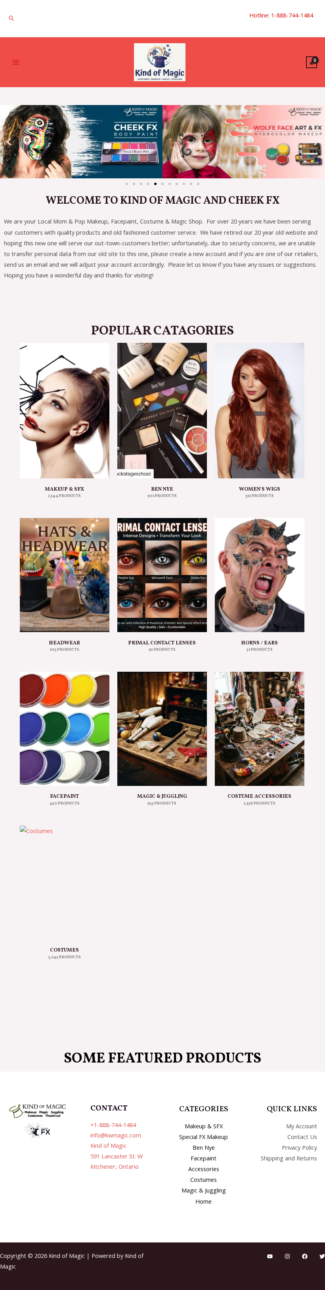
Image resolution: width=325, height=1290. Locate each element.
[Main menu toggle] (16, 62)
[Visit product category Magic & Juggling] (162, 729)
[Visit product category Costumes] (64, 883)
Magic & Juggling (204, 1190)
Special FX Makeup (203, 1137)
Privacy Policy (299, 1147)
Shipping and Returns (289, 1158)
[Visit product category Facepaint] (64, 729)
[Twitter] (322, 1256)
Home (203, 1201)
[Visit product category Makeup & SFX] (64, 411)
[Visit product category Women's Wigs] (259, 411)
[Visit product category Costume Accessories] (259, 729)
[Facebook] (305, 1256)
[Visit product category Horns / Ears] (259, 575)
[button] (11, 18)
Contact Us (302, 1137)
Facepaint (203, 1158)
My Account (301, 1126)
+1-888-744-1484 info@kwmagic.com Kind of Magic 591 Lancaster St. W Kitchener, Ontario (116, 1145)
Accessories (203, 1169)
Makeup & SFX (204, 1126)
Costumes (203, 1179)
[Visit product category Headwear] (64, 575)
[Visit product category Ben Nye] (162, 411)
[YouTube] (270, 1256)
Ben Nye (204, 1147)
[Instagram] (287, 1256)
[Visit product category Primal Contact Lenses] (162, 575)
